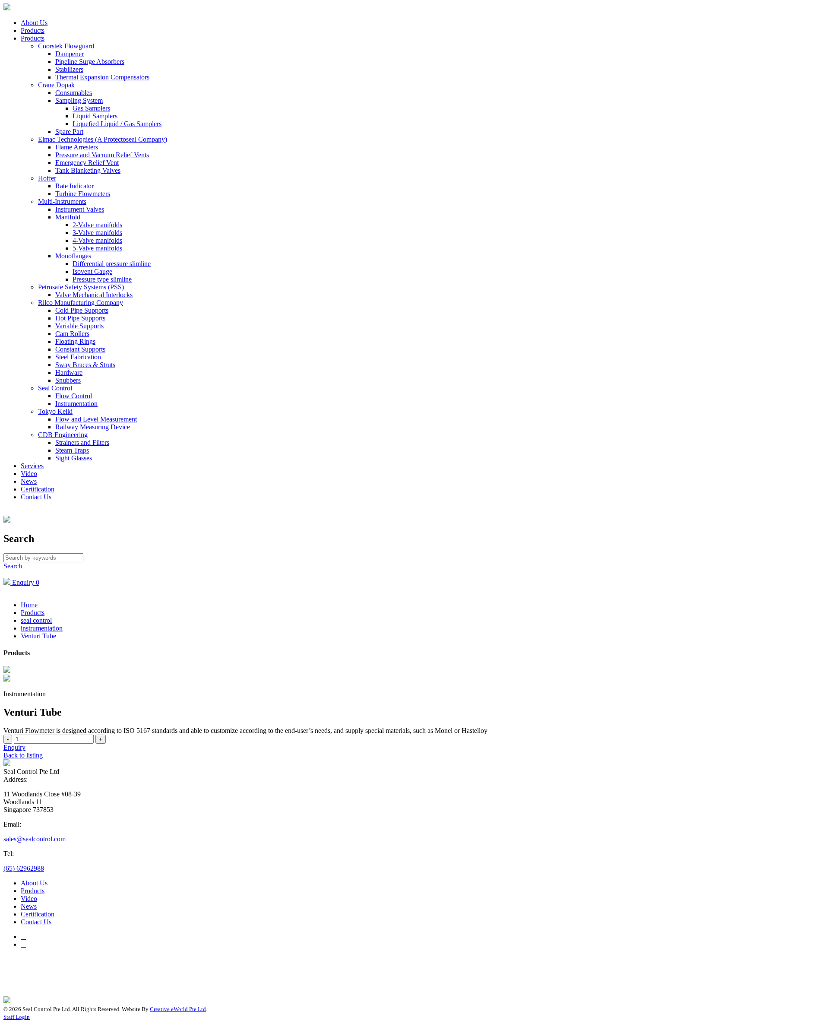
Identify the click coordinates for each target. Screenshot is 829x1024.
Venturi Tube (38, 636)
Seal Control (55, 388)
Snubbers (68, 380)
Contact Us (36, 497)
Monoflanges (73, 256)
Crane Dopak (56, 85)
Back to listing (23, 755)
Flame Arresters (76, 147)
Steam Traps (72, 450)
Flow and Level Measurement (96, 419)
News (29, 481)
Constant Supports (80, 349)
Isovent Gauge (92, 271)
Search (12, 566)
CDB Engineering (63, 434)
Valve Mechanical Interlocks (94, 294)
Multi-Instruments (62, 201)
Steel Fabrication (78, 357)
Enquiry (14, 747)
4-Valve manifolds (97, 240)
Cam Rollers (72, 333)
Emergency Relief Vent (87, 162)
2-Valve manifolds (97, 224)
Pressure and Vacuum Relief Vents (102, 155)
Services (32, 465)
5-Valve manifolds (97, 248)
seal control (36, 620)
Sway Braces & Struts (85, 364)
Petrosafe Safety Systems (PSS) (81, 287)
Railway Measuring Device (92, 427)
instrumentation (42, 628)
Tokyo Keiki (55, 411)
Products (32, 30)
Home (29, 605)
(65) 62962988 (23, 868)
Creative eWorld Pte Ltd (178, 1009)
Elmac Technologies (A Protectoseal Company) (102, 139)
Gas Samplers (91, 108)
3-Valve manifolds (97, 232)
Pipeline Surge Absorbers (89, 61)
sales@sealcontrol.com (34, 839)
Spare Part (69, 131)
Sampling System (79, 100)
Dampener (69, 53)
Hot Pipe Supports (80, 318)
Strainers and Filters (82, 442)
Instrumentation (76, 403)
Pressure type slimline (102, 279)
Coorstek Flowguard (66, 46)
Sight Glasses (73, 458)
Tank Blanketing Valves (87, 170)
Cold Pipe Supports (81, 310)
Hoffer (47, 178)
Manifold (67, 217)
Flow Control (73, 395)
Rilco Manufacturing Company (80, 302)
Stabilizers (69, 69)
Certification (37, 489)
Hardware (68, 372)
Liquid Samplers (95, 116)
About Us (34, 22)
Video (29, 473)
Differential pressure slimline (112, 263)
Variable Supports (79, 326)
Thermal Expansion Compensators (102, 77)
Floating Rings (75, 341)
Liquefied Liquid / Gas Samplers (117, 123)
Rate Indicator (74, 186)
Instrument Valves (79, 209)
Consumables (73, 92)
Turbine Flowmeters (82, 193)
